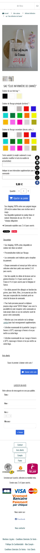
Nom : (6, 403)
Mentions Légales (8, 539)
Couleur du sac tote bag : (11, 90)
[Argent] (27, 122)
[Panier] (37, 162)
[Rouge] (26, 109)
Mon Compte (29, 544)
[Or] (34, 122)
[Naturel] (19, 96)
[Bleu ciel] (5, 115)
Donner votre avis (30, 371)
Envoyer (20, 432)
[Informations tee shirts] (37, 172)
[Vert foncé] (12, 141)
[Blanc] (12, 96)
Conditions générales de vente (26, 539)
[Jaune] (5, 122)
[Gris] (19, 109)
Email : (6, 394)
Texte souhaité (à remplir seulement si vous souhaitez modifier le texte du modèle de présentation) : (16, 158)
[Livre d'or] (37, 177)
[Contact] (37, 167)
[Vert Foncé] (12, 115)
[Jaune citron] (34, 115)
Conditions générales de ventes (15, 549)
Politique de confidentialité (14, 544)
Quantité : (13, 191)
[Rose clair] (12, 122)
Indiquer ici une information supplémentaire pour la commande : (18, 172)
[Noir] (5, 96)
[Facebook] (37, 182)
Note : (6, 412)
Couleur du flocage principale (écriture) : (16, 103)
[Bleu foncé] (33, 109)
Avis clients (31, 549)
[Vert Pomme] (20, 115)
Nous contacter (20, 528)
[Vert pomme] (20, 141)
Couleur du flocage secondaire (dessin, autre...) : (18, 129)
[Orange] (27, 115)
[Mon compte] (37, 157)
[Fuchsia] (20, 122)
